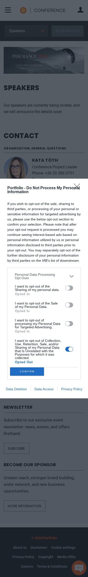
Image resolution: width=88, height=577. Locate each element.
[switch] (69, 288)
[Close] (78, 188)
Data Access (44, 389)
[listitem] (44, 276)
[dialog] (44, 288)
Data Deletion (16, 389)
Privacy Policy (71, 389)
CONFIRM (27, 371)
